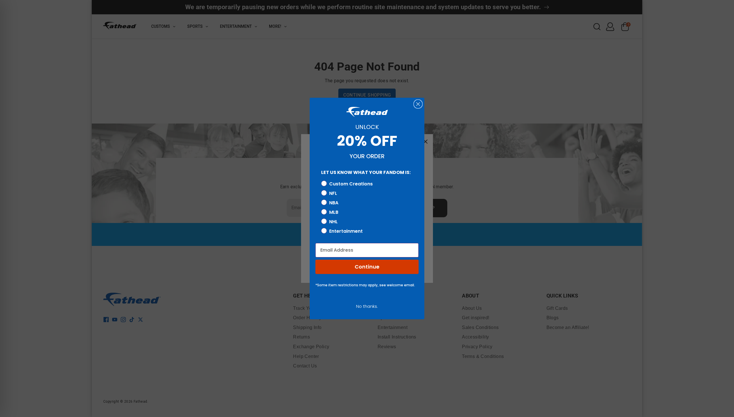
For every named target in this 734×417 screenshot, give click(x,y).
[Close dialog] (418, 104)
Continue (367, 266)
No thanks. (367, 306)
